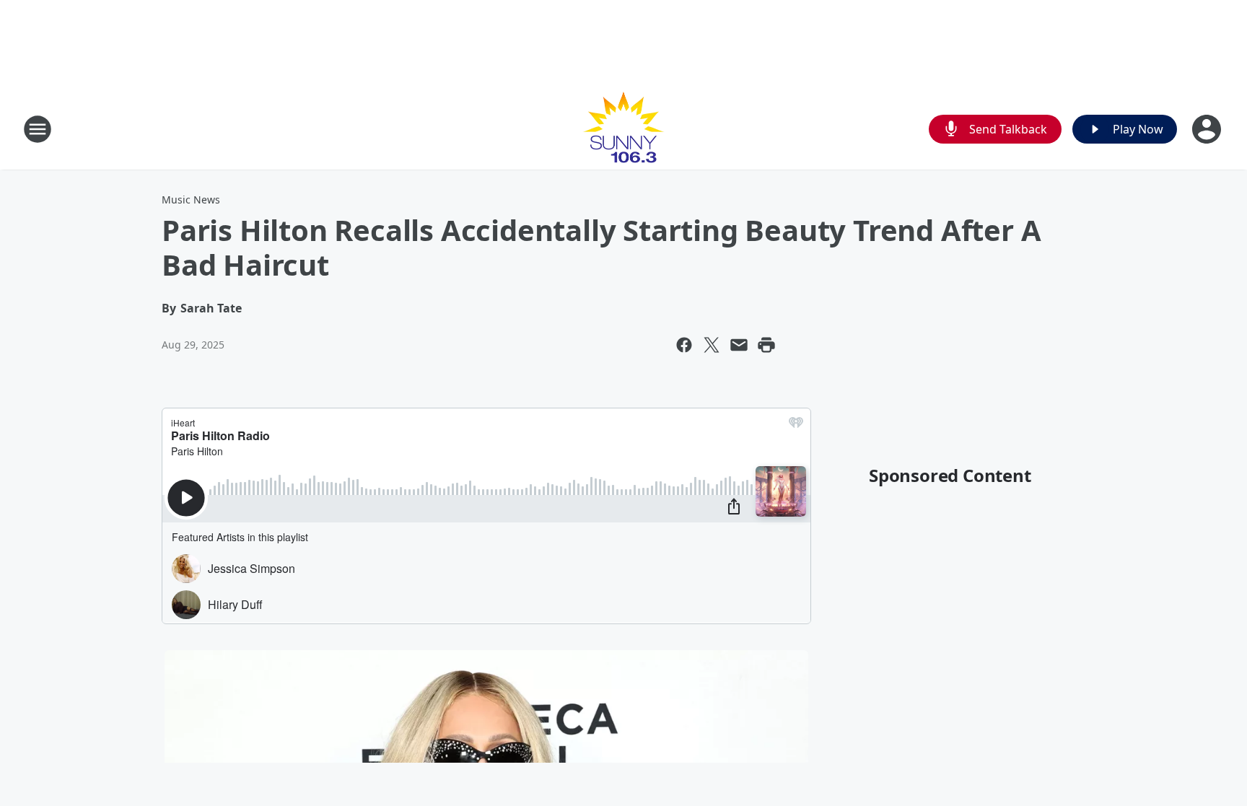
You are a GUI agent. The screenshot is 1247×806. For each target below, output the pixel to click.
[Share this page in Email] (739, 345)
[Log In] (1208, 129)
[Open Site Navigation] (37, 129)
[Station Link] (623, 129)
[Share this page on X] (711, 345)
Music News (191, 199)
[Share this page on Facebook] (684, 345)
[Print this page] (766, 345)
